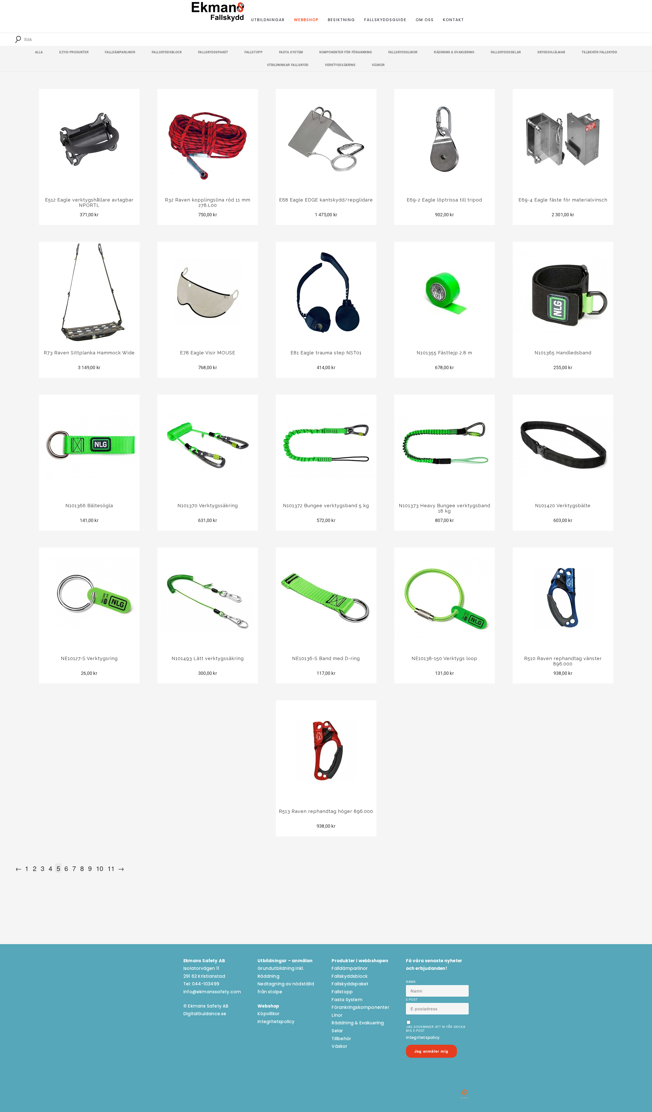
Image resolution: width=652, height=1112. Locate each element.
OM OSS (425, 19)
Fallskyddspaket (213, 52)
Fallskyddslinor (403, 52)
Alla (39, 52)
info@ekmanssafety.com (212, 992)
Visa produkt (89, 157)
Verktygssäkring (340, 65)
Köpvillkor (268, 1014)
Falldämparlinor (120, 52)
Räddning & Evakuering (358, 1023)
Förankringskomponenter (360, 1007)
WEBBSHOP (306, 19)
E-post (412, 999)
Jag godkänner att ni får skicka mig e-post (435, 1029)
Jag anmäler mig (431, 1051)
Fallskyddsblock (167, 52)
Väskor (378, 65)
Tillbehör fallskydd (599, 52)
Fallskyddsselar (506, 52)
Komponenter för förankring (345, 52)
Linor (337, 1015)
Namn (411, 982)
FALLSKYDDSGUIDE (385, 19)
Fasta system (291, 52)
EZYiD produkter (74, 52)
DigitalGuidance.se (204, 1014)
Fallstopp (253, 52)
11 (111, 868)
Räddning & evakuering (454, 52)
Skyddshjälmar (551, 52)
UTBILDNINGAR (268, 19)
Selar (337, 1031)
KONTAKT (453, 19)
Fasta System (347, 1000)
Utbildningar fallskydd (288, 65)
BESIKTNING (341, 19)
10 (99, 868)
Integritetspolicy (275, 1022)
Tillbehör (341, 1039)
